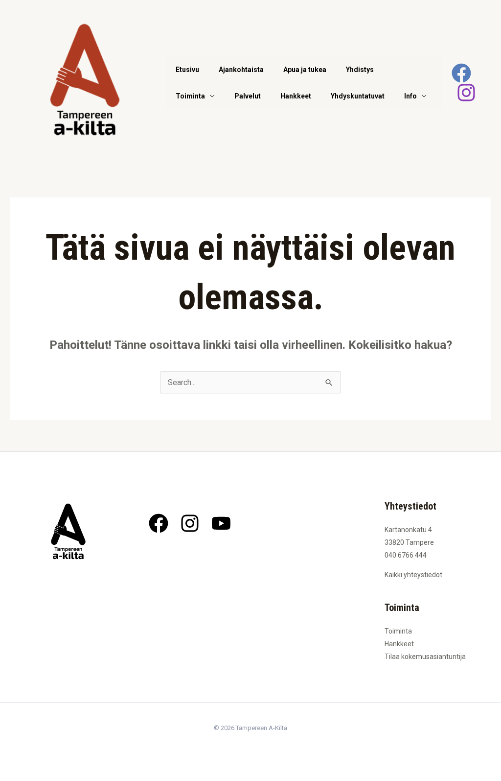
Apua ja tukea (304, 69)
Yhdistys (360, 69)
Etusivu (187, 69)
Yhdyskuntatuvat (358, 96)
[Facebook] (461, 73)
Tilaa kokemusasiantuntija (425, 656)
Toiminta (190, 96)
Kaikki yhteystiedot (413, 575)
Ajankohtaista (241, 69)
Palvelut (247, 96)
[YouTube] (221, 523)
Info (410, 96)
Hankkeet (295, 96)
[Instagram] (466, 92)
